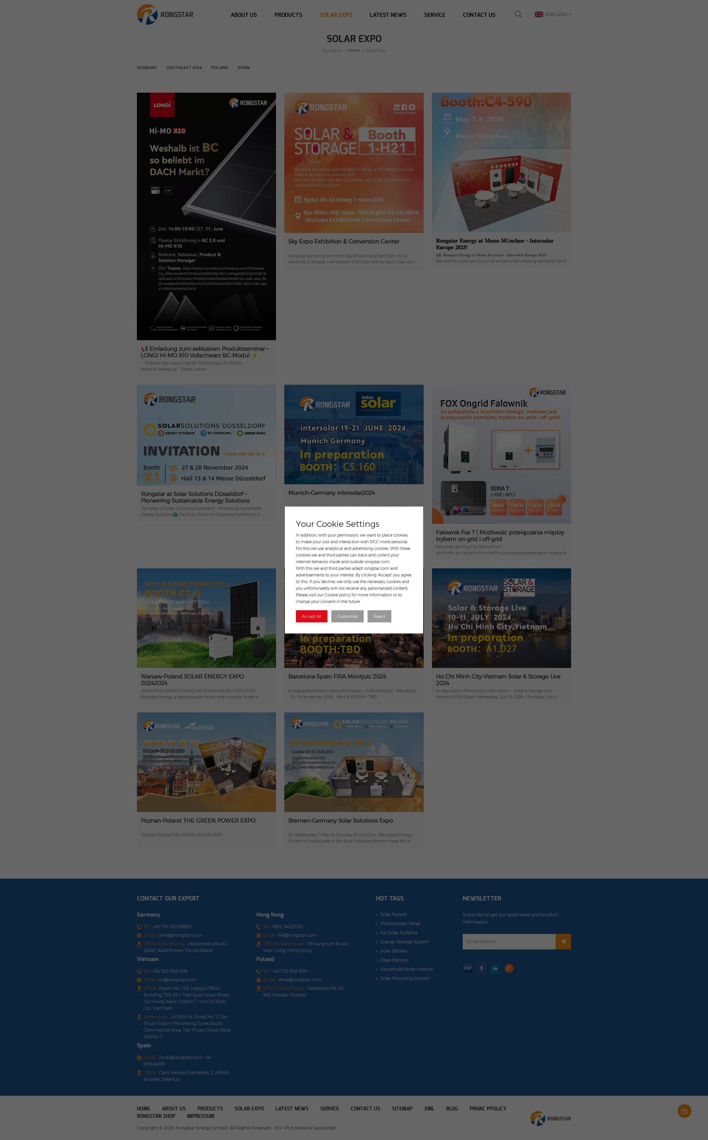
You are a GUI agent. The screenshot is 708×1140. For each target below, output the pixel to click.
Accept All (311, 616)
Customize (347, 616)
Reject (379, 616)
